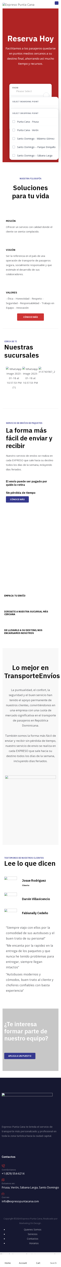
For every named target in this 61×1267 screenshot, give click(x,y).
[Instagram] (20, 1146)
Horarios (34, 1243)
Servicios (32, 1234)
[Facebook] (6, 1146)
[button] (9, 378)
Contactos (32, 1238)
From (15, 88)
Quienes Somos (32, 1229)
